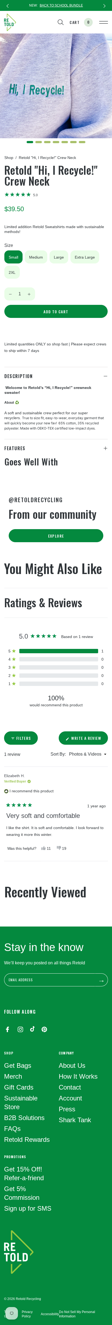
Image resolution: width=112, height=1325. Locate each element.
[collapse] (105, 376)
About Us (72, 1065)
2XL (12, 272)
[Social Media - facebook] (7, 1030)
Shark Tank (75, 1120)
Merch (13, 1076)
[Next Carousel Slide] (104, 5)
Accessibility (50, 1314)
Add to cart (55, 311)
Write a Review (89, 740)
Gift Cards (18, 1087)
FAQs (12, 1128)
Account (70, 1098)
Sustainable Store (21, 1102)
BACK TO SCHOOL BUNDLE (61, 5)
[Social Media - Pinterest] (44, 1030)
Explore (56, 536)
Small (13, 257)
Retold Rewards (27, 1139)
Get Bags (17, 1065)
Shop (8, 157)
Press (67, 1109)
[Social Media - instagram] (20, 1030)
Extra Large (85, 257)
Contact (70, 1087)
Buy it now (56, 328)
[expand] (105, 448)
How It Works (78, 1076)
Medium (36, 257)
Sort (55, 754)
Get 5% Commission (21, 1193)
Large (59, 257)
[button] (21, 195)
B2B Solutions (24, 1117)
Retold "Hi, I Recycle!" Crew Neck (47, 157)
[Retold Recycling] (10, 22)
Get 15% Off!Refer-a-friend (24, 1173)
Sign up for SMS (27, 1208)
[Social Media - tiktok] (32, 1030)
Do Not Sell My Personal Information (77, 1314)
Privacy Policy (27, 1314)
